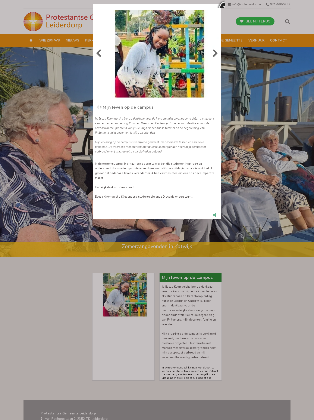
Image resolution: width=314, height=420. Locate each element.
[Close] (221, 4)
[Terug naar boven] (300, 406)
